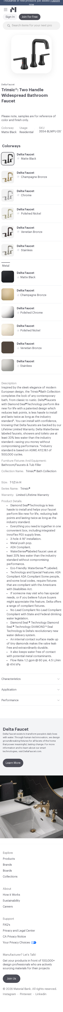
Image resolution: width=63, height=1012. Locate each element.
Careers (8, 906)
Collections (10, 876)
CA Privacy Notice (14, 936)
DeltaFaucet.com (32, 751)
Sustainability (11, 900)
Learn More (13, 763)
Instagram (9, 994)
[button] (5, 9)
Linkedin (40, 994)
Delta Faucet (8, 84)
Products (9, 858)
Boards (7, 870)
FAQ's (6, 924)
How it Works (11, 894)
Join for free (30, 17)
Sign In (10, 17)
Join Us (11, 978)
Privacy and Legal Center (19, 930)
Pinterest (25, 994)
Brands (7, 864)
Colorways (11, 146)
